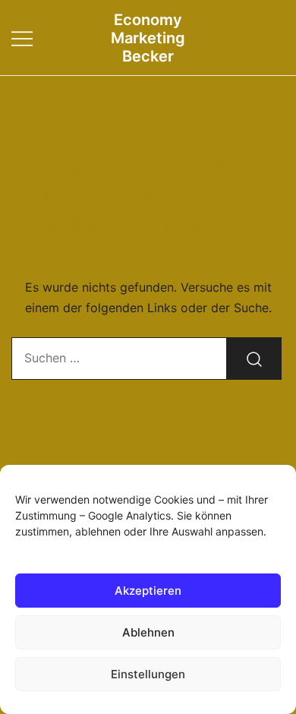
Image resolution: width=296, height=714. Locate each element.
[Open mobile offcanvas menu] (22, 37)
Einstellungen (148, 674)
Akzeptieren (148, 590)
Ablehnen (148, 632)
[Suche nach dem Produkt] (254, 358)
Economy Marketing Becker (148, 38)
